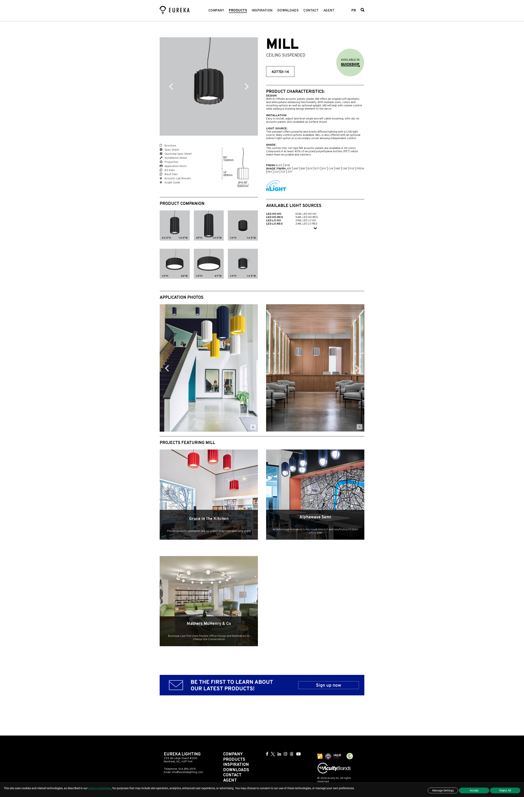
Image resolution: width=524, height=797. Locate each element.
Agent (329, 11)
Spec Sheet (171, 150)
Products (238, 11)
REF (269, 172)
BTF (317, 168)
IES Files (169, 170)
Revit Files (171, 174)
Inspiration (262, 11)
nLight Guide (172, 182)
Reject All (505, 790)
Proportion (171, 162)
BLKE (279, 165)
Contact (311, 11)
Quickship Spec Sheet (178, 154)
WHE (287, 165)
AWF (296, 168)
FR (353, 10)
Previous (171, 86)
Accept (474, 790)
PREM (360, 168)
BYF (324, 168)
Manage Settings (443, 790)
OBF (345, 168)
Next (247, 86)
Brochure (170, 146)
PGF (352, 168)
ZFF (289, 172)
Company (216, 11)
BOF (310, 168)
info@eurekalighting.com (187, 772)
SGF (276, 172)
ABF (289, 168)
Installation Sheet (175, 158)
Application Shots (175, 166)
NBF (338, 168)
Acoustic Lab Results (177, 178)
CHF (331, 168)
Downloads (288, 11)
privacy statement (99, 788)
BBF (303, 168)
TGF (283, 172)
